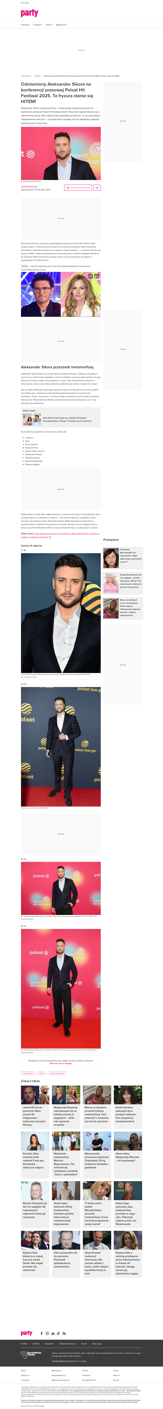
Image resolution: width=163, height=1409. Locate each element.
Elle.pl (23, 1370)
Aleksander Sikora (57, 1073)
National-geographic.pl (60, 1380)
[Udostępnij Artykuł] (97, 188)
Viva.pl (115, 1370)
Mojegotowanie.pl (59, 1375)
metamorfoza (28, 1073)
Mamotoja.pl (56, 1370)
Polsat (41, 1073)
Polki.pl (85, 1370)
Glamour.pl (25, 1375)
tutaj (42, 1406)
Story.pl (116, 1380)
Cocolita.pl (25, 1380)
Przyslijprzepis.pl (89, 1380)
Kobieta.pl (86, 1375)
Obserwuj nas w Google (80, 187)
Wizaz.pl (116, 1375)
